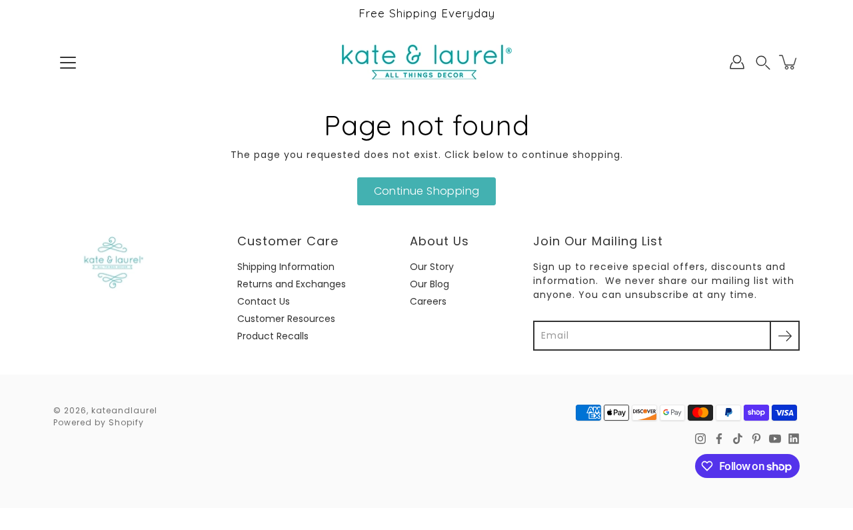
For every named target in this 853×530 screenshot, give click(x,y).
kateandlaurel (124, 410)
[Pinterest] (756, 438)
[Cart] (789, 62)
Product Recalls (273, 336)
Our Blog (429, 284)
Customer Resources (286, 318)
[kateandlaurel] (427, 62)
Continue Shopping (427, 191)
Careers (428, 301)
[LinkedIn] (794, 438)
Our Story (432, 266)
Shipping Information (286, 266)
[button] (763, 62)
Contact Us (263, 301)
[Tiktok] (738, 438)
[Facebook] (719, 438)
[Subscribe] (785, 336)
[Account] (737, 62)
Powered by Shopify (98, 422)
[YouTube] (775, 438)
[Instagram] (700, 438)
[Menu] (68, 63)
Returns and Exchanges (291, 284)
